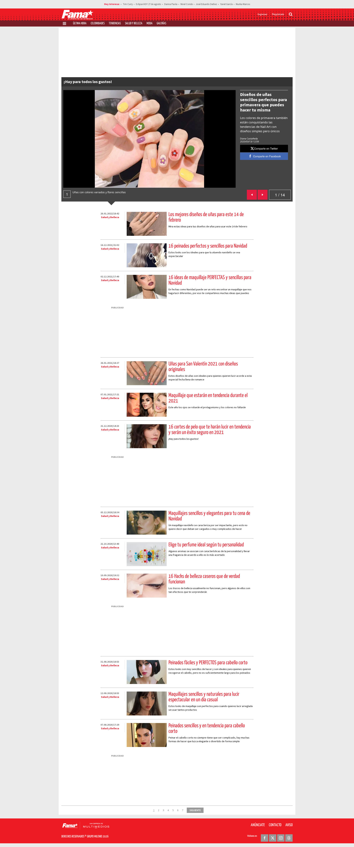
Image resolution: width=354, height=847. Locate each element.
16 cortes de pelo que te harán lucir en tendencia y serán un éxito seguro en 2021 (210, 429)
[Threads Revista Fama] (289, 838)
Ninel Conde (187, 4)
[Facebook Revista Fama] (264, 838)
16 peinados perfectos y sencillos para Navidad (208, 246)
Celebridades (98, 23)
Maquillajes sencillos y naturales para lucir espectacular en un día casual (204, 697)
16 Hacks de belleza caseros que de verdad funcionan (204, 579)
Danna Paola (170, 4)
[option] (149, 139)
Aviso (289, 825)
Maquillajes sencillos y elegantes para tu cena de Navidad (209, 516)
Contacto (275, 825)
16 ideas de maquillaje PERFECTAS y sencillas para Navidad (210, 280)
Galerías (161, 23)
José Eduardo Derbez (206, 4)
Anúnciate (258, 825)
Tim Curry (128, 4)
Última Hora (79, 23)
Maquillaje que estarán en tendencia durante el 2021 (208, 398)
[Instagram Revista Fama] (280, 838)
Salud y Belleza (133, 23)
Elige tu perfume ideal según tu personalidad (206, 544)
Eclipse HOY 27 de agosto (148, 4)
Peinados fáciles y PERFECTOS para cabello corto (208, 662)
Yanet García (226, 4)
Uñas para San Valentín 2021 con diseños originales (203, 366)
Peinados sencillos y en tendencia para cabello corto (207, 728)
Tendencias (115, 23)
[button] (264, 148)
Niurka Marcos (243, 4)
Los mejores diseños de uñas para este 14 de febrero (206, 217)
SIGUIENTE (195, 810)
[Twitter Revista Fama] (272, 838)
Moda (149, 23)
